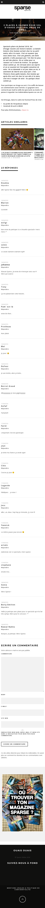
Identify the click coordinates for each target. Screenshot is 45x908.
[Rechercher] (43, 2)
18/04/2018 (4, 582)
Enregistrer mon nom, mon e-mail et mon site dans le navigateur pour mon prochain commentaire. (20, 734)
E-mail (4, 706)
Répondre (5, 185)
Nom (3, 694)
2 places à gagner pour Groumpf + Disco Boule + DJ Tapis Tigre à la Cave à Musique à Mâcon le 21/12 (17, 154)
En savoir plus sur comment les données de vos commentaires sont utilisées (22, 755)
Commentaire (6, 654)
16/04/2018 (4, 181)
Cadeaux (32, 32)
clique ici (24, 110)
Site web (4, 718)
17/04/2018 (4, 404)
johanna (5, 264)
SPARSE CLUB (5, 157)
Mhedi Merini (14, 32)
